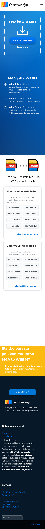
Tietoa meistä (8, 495)
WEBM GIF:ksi (14, 265)
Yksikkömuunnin (10, 501)
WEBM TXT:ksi (31, 278)
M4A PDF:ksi (31, 214)
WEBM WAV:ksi (30, 272)
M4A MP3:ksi (14, 207)
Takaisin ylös (34, 525)
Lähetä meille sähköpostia (14, 492)
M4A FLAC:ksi (30, 220)
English (6, 518)
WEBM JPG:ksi (31, 265)
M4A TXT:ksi (31, 207)
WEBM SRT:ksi (14, 278)
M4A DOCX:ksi (14, 214)
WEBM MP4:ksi (14, 259)
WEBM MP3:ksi (31, 259)
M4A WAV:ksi (14, 220)
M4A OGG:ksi (14, 226)
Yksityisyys (7, 436)
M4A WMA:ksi (31, 226)
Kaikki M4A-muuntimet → (27, 234)
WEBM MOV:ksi (14, 272)
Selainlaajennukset (10, 507)
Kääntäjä (6, 504)
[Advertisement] (22, 318)
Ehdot (5, 433)
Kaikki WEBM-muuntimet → (26, 286)
